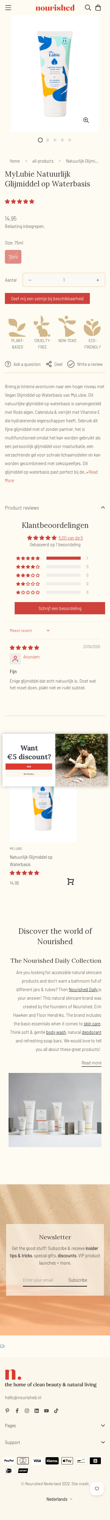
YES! (29, 766)
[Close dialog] (105, 736)
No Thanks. (29, 773)
